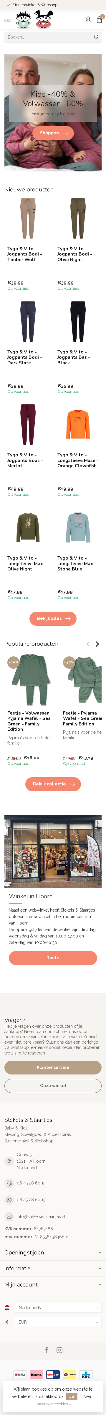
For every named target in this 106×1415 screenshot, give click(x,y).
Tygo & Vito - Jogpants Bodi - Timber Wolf (24, 254)
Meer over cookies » (54, 1404)
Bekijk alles (49, 618)
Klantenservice (53, 1067)
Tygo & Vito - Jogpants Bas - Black (73, 357)
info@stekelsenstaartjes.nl (41, 1216)
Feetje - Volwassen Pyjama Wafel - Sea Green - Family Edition (29, 721)
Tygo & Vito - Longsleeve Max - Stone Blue (76, 563)
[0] (99, 19)
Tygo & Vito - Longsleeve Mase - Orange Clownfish (78, 460)
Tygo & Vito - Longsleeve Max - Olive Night (26, 563)
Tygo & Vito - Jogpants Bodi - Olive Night (74, 254)
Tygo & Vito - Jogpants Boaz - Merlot (25, 460)
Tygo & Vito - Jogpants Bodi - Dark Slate (24, 357)
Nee (87, 1396)
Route (53, 957)
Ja (71, 1396)
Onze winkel (53, 1085)
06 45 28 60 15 (31, 1183)
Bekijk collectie (49, 784)
